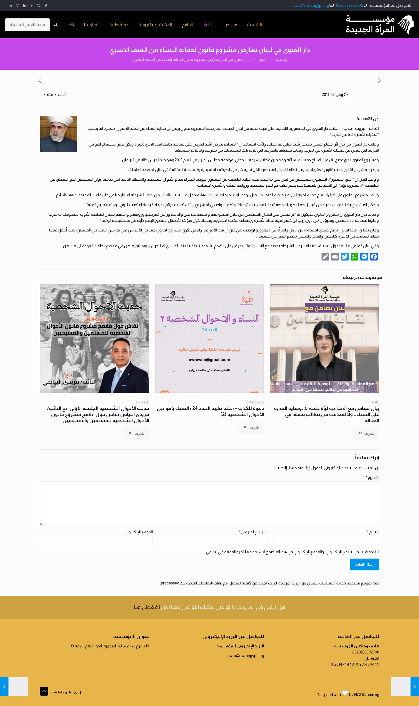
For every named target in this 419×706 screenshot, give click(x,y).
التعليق (372, 477)
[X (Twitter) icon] (38, 6)
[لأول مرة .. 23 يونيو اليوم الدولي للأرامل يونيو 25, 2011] (14, 686)
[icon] (10, 6)
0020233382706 (349, 5)
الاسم (373, 532)
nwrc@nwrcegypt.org (310, 5)
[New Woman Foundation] (380, 24)
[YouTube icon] (31, 6)
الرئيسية (282, 59)
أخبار (262, 59)
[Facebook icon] (46, 6)
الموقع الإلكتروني (139, 532)
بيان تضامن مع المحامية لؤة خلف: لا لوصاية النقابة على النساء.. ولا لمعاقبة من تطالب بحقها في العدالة (326, 414)
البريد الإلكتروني (252, 532)
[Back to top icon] (44, 691)
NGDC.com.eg (366, 694)
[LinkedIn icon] (24, 6)
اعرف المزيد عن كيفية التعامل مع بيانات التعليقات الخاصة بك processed (219, 583)
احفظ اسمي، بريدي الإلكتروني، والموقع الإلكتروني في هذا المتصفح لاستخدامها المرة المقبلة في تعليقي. (289, 552)
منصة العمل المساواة (27, 24)
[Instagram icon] (17, 6)
